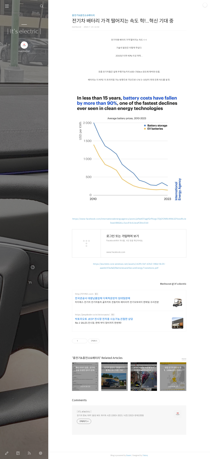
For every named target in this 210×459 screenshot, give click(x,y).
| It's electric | (24, 31)
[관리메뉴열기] (205, 5)
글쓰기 (7, 453)
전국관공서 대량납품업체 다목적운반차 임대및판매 (102, 298)
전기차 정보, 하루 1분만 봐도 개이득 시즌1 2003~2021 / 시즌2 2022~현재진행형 (110, 415)
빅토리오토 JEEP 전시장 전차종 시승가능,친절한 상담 (104, 319)
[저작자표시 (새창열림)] (101, 341)
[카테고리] (7, 6)
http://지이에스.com (84, 294)
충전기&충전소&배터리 (83, 15)
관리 (41, 453)
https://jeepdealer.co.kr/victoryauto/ (92, 315)
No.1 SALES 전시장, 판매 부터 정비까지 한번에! (98, 322)
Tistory (145, 455)
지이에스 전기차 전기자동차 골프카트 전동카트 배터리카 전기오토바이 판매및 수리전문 (117, 302)
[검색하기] (41, 6)
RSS (29, 453)
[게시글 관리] (84, 341)
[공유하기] (80, 341)
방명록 (18, 453)
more (184, 358)
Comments (79, 400)
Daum (128, 455)
